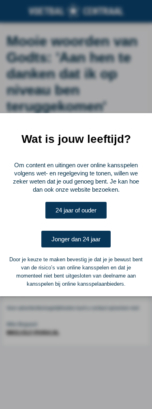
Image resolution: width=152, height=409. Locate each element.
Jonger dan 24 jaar (76, 239)
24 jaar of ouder (76, 210)
